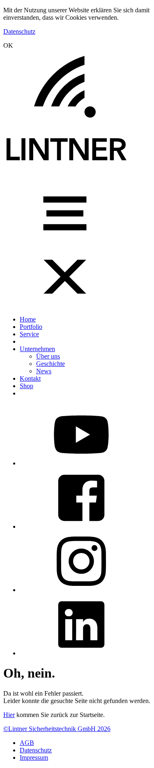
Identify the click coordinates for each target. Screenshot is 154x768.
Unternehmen (37, 348)
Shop (26, 385)
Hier (9, 714)
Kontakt (30, 378)
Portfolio (31, 326)
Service (29, 334)
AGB (27, 742)
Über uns (48, 356)
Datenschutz (19, 31)
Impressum (34, 757)
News (43, 371)
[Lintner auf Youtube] (81, 463)
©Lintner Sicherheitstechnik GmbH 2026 (56, 728)
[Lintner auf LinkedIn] (81, 653)
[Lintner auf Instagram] (81, 589)
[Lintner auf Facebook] (81, 526)
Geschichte (50, 363)
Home (28, 319)
